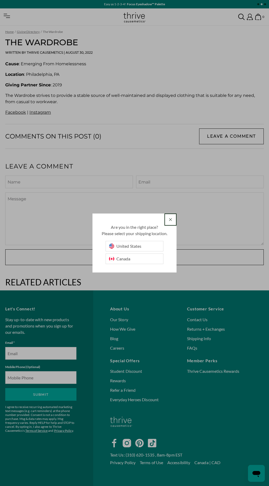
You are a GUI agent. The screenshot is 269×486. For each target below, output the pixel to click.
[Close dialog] (170, 220)
